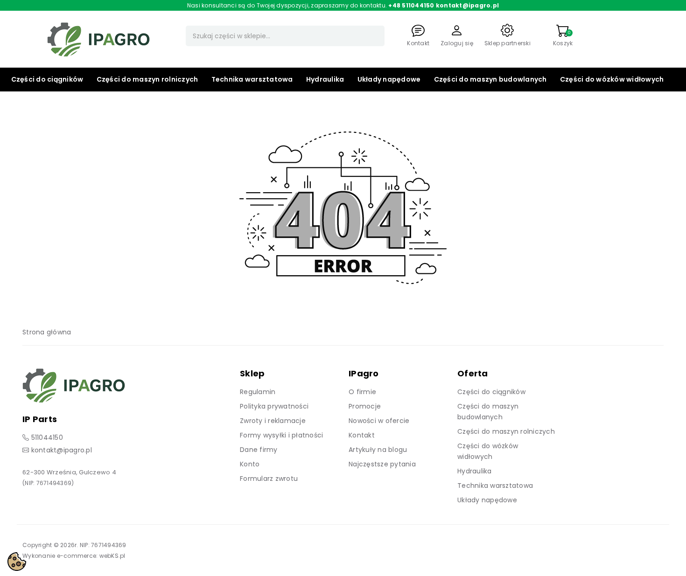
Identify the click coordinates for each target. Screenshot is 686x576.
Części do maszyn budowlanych (490, 79)
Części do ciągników (47, 79)
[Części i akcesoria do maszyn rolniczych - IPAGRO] (98, 38)
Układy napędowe (389, 79)
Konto (249, 464)
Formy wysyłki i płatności (281, 435)
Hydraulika (325, 79)
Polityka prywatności (274, 406)
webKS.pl (112, 556)
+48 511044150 (411, 5)
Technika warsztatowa (252, 79)
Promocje (365, 406)
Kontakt (362, 435)
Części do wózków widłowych (612, 79)
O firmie (362, 391)
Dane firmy (259, 449)
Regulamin (257, 391)
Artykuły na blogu (378, 449)
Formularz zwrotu (269, 478)
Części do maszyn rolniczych (147, 79)
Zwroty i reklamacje (273, 420)
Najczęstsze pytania (382, 464)
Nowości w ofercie (379, 420)
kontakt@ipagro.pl (467, 5)
